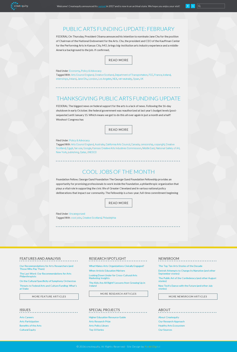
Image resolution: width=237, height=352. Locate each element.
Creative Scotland (104, 75)
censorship (147, 144)
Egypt (70, 148)
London (93, 79)
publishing (73, 152)
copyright (159, 144)
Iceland (167, 75)
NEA (115, 79)
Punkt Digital (152, 346)
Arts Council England (82, 75)
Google (87, 148)
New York (61, 152)
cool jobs (76, 217)
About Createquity (168, 317)
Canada (135, 144)
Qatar (83, 152)
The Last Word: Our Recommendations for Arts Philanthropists (45, 275)
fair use (78, 148)
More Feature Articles (49, 296)
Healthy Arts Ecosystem (171, 325)
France (158, 75)
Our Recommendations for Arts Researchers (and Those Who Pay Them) (46, 267)
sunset (102, 6)
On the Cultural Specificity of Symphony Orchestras (48, 281)
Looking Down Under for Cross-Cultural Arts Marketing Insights (113, 277)
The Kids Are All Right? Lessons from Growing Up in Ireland (117, 284)
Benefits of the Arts (30, 325)
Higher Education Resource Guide (107, 317)
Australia (100, 144)
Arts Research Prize (100, 321)
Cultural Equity (28, 329)
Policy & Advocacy (91, 71)
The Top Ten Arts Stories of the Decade (180, 265)
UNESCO (92, 152)
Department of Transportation (131, 75)
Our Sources (165, 329)
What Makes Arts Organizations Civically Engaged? (116, 265)
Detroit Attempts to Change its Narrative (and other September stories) (186, 272)
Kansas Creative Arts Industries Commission (116, 148)
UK (141, 79)
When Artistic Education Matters (107, 270)
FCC (151, 75)
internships (62, 79)
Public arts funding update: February (118, 28)
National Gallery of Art (168, 148)
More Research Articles (118, 293)
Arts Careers (27, 317)
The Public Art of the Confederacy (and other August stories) (187, 279)
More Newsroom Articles (188, 296)
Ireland (73, 79)
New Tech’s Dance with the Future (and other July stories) (185, 287)
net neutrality (125, 79)
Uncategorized (77, 213)
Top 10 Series (96, 329)
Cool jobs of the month (118, 171)
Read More (119, 60)
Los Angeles (105, 79)
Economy (74, 71)
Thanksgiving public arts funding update (118, 98)
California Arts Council (118, 144)
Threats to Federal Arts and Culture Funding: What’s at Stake (48, 287)
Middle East (148, 148)
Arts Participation (29, 321)
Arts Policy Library (99, 325)
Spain (136, 79)
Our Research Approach (171, 321)
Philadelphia (109, 217)
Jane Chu (83, 79)
